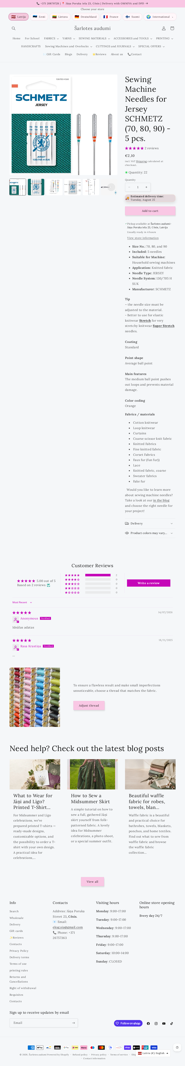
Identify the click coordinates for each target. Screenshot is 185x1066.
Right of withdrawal (23, 988)
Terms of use (18, 963)
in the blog (161, 500)
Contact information (94, 1058)
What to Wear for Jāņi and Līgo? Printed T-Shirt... (33, 801)
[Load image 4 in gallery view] (72, 187)
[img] (21, 613)
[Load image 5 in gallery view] (91, 187)
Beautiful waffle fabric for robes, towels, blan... (147, 801)
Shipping (141, 161)
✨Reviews (17, 937)
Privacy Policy (19, 950)
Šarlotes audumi (37, 1054)
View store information (143, 238)
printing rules (19, 970)
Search (14, 911)
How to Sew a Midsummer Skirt (90, 798)
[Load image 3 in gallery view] (54, 187)
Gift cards (16, 931)
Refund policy (80, 1054)
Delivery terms (19, 957)
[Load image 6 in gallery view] (109, 187)
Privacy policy (98, 1054)
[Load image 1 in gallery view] (18, 187)
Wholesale (17, 918)
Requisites (16, 994)
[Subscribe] (73, 1022)
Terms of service (119, 1054)
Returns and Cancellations (19, 979)
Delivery (15, 924)
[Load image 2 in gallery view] (36, 187)
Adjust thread (89, 705)
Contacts (16, 944)
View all (92, 881)
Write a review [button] (149, 583)
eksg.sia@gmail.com (68, 927)
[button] (14, 28)
